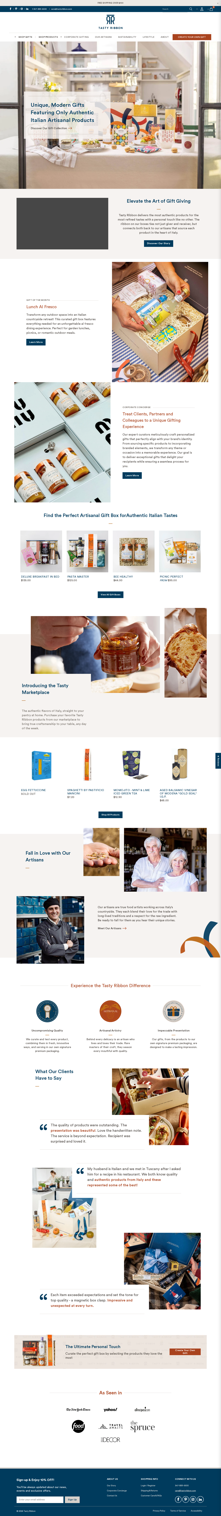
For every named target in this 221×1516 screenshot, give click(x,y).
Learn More (37, 343)
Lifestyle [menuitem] (148, 37)
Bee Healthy (134, 551)
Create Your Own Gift (185, 1351)
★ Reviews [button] (218, 760)
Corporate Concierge (117, 1491)
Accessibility (196, 1511)
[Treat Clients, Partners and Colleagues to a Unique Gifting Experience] (62, 442)
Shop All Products (110, 815)
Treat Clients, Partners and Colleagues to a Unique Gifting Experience (152, 420)
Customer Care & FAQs (151, 1496)
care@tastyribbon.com (61, 9)
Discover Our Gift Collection (173, 128)
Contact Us (112, 1496)
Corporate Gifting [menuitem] (76, 37)
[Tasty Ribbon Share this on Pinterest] (16, 9)
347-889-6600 (182, 1486)
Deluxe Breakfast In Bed (41, 551)
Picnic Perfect (180, 551)
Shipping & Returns (149, 1491)
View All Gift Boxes (110, 595)
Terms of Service (178, 1511)
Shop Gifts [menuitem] (25, 37)
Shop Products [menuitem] (48, 37)
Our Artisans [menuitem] (103, 37)
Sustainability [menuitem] (127, 37)
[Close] (217, 3)
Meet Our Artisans (109, 928)
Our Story (111, 1486)
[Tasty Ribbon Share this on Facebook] (10, 9)
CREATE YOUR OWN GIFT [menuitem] (192, 37)
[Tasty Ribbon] (110, 22)
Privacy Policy (159, 1511)
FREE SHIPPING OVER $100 (111, 3)
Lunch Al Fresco (41, 307)
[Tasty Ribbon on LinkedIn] (27, 9)
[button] (190, 9)
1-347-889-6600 (39, 9)
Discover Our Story (158, 243)
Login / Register (148, 1486)
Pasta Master (87, 551)
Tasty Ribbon (29, 1511)
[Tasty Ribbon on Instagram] (21, 9)
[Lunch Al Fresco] (160, 322)
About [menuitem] (165, 37)
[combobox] (175, 9)
